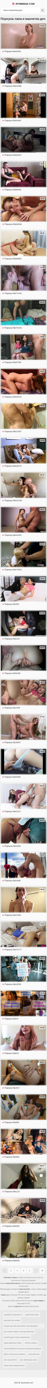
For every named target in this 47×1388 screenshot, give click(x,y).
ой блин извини (31, 1342)
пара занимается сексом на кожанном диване (22, 1348)
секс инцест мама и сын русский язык (19, 1331)
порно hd (17, 1306)
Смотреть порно (10, 1277)
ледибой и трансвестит (13, 1314)
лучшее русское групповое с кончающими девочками (21, 1327)
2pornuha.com (25, 4)
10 (42, 1270)
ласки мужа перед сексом (14, 1365)
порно (3, 1294)
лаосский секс (34, 1354)
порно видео (38, 1300)
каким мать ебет (32, 1314)
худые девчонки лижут (13, 1342)
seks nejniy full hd (10, 1359)
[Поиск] (42, 10)
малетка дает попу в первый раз (17, 1337)
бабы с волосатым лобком (14, 1354)
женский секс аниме (12, 1320)
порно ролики (24, 1289)
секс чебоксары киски (28, 1359)
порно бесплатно (13, 1283)
